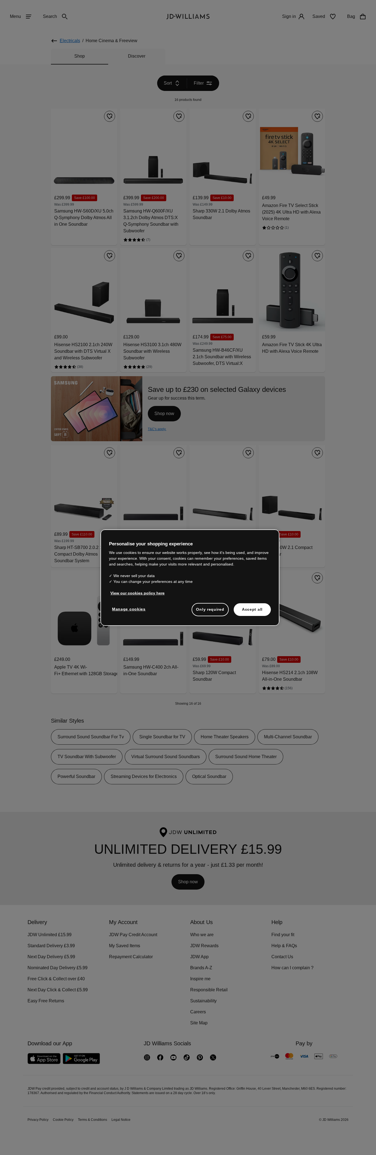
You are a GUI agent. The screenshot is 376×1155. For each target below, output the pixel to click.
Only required (210, 612)
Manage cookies (129, 612)
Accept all (252, 612)
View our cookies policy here (137, 596)
